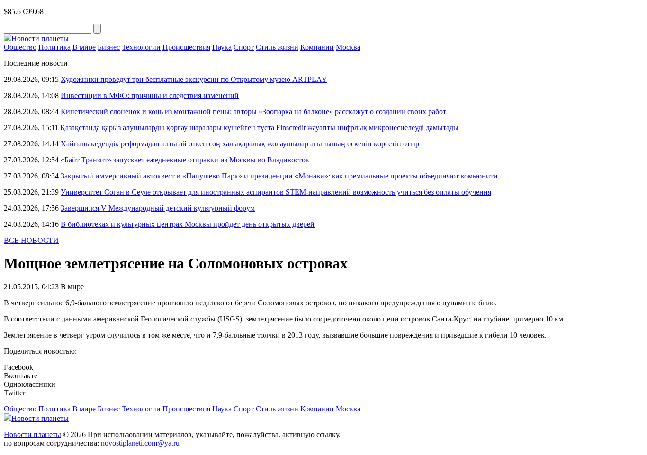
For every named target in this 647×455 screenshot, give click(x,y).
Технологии (141, 47)
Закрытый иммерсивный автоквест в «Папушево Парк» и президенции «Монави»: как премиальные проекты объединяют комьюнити (279, 176)
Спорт (244, 47)
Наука (222, 47)
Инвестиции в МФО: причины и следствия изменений (150, 95)
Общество (20, 47)
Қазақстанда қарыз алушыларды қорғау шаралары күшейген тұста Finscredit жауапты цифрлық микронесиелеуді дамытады (259, 128)
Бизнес (109, 47)
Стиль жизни (277, 47)
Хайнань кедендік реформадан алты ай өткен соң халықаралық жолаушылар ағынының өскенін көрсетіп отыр (240, 144)
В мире (84, 47)
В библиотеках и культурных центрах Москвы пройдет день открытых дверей (188, 224)
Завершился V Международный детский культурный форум (158, 208)
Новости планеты (32, 434)
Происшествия (186, 47)
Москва (348, 47)
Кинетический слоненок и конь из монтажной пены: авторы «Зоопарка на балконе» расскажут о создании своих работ (253, 111)
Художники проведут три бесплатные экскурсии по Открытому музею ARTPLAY (194, 79)
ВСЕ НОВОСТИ (31, 240)
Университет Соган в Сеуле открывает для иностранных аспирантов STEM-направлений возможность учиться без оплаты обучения (276, 192)
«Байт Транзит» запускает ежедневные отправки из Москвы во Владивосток (185, 160)
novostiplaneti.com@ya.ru (140, 443)
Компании (317, 47)
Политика (54, 47)
